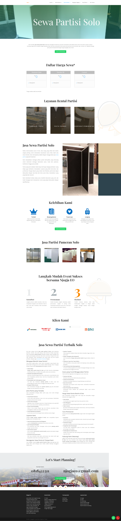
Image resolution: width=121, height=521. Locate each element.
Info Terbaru (92, 2)
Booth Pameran (58, 2)
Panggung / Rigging (75, 2)
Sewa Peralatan (66, 2)
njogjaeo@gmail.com (80, 470)
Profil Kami (64, 498)
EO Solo (82, 499)
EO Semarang (83, 501)
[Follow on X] (60, 487)
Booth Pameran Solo (84, 504)
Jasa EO (51, 2)
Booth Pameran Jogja (84, 502)
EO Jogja (82, 498)
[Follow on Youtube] (65, 487)
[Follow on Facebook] (55, 487)
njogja (51, 508)
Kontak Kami (65, 499)
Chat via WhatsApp (60, 51)
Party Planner (84, 2)
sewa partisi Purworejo (41, 359)
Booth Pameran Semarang (85, 505)
